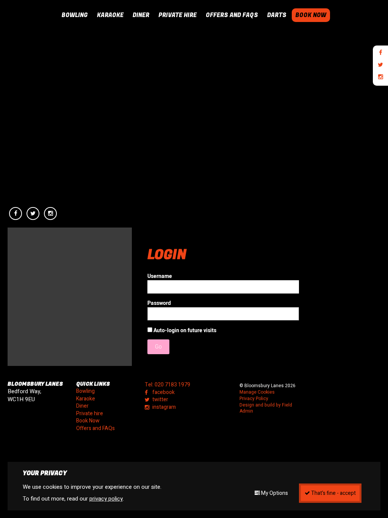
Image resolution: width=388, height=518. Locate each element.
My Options (274, 493)
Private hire (177, 15)
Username (159, 276)
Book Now (311, 15)
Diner (141, 15)
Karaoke (110, 15)
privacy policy (106, 498)
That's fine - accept (333, 493)
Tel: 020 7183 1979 (167, 385)
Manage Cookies (257, 392)
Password (159, 303)
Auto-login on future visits (184, 330)
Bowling (75, 15)
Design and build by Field (265, 405)
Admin (246, 411)
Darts (276, 15)
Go (158, 347)
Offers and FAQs (232, 15)
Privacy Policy (253, 399)
